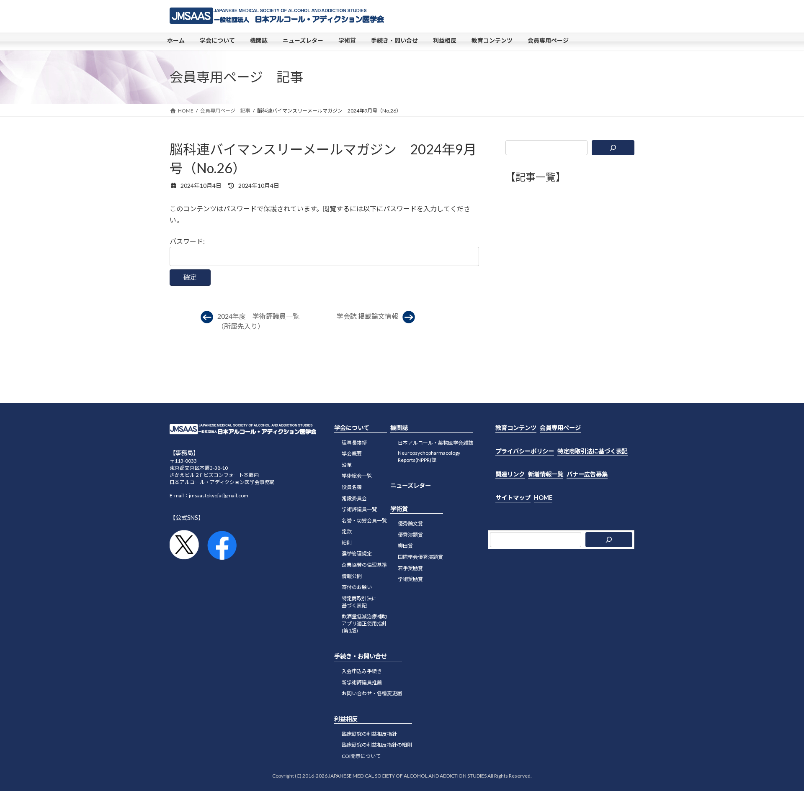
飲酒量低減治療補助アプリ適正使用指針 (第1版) (364, 623)
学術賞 (399, 508)
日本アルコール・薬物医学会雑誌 (435, 443)
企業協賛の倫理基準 (364, 565)
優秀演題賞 (410, 535)
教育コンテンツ (515, 427)
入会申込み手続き (362, 671)
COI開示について (361, 756)
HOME (543, 497)
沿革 (347, 465)
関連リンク (510, 474)
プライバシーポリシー (524, 451)
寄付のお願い (357, 587)
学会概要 (352, 454)
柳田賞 (405, 546)
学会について (351, 427)
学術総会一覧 (357, 476)
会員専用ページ (560, 427)
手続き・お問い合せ (360, 656)
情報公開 (352, 576)
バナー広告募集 (587, 474)
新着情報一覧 (545, 474)
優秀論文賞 (410, 523)
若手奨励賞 (410, 568)
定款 (347, 531)
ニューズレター (410, 485)
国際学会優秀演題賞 (420, 557)
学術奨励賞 (410, 579)
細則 (347, 543)
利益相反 (346, 718)
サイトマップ (513, 497)
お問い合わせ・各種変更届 (372, 693)
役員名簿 (352, 487)
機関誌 (399, 427)
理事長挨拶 (354, 443)
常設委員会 (354, 498)
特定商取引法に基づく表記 (592, 451)
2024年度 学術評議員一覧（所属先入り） (258, 321)
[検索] (613, 147)
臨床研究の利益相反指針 (369, 734)
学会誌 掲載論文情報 (367, 316)
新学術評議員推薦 (362, 682)
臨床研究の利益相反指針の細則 (377, 745)
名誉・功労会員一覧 (364, 520)
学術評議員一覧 (359, 509)
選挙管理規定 (357, 553)
